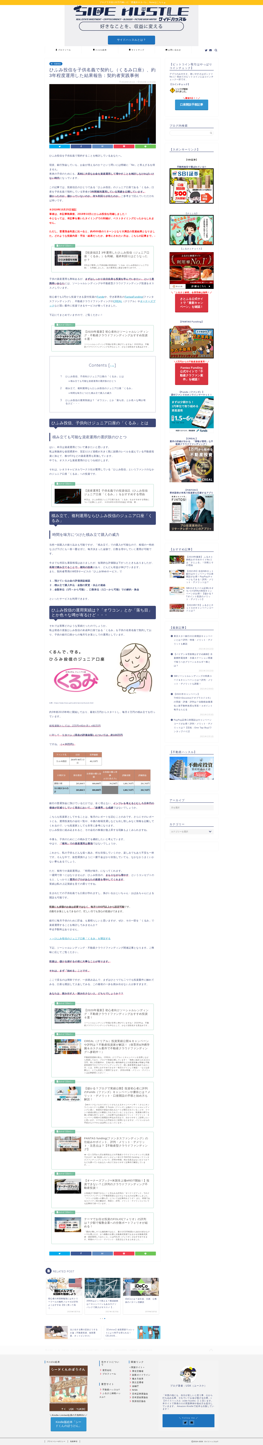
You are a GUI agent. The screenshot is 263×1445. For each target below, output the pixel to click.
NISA (135, 1390)
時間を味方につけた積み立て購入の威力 (91, 393)
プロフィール (64, 50)
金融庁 (135, 1386)
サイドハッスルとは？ (131, 39)
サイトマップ (138, 50)
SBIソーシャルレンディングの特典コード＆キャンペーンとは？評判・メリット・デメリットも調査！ (193, 680)
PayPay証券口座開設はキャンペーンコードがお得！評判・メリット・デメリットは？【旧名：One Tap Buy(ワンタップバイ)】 (193, 726)
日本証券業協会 (140, 1394)
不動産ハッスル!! (111, 1390)
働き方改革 (138, 1379)
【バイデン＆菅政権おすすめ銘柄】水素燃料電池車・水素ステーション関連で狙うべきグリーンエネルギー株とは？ (193, 660)
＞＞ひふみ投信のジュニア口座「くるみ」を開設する (80, 938)
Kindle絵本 (101, 50)
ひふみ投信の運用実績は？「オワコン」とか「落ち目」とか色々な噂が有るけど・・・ (105, 402)
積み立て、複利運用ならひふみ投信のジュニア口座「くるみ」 (99, 388)
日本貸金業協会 (140, 1397)
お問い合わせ (174, 50)
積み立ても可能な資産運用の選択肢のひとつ (93, 381)
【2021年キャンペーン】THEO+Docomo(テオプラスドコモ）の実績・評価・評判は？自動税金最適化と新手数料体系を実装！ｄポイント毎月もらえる (193, 702)
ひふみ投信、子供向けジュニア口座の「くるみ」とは (94, 376)
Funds (100, 297)
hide (112, 366)
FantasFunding (134, 297)
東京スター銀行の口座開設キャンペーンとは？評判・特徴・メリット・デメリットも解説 (193, 640)
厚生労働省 (138, 1371)
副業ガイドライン (141, 1375)
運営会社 (107, 1370)
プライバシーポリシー (56, 1441)
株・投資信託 (56, 64)
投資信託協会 (139, 1401)
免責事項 (73, 1441)
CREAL (117, 301)
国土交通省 (138, 1382)
